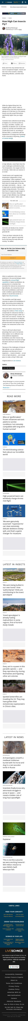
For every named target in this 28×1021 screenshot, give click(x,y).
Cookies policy (14, 989)
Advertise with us (14, 992)
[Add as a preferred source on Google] (14, 966)
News (20, 29)
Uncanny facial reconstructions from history (19, 930)
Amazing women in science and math (20, 925)
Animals (4, 18)
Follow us (15, 63)
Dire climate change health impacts (18, 7)
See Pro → (16, 2)
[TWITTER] (11, 378)
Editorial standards (14, 1001)
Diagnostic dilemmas (8, 916)
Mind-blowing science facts (19, 943)
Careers (14, 998)
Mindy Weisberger (12, 28)
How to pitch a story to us (14, 1004)
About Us (14, 980)
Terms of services (18, 262)
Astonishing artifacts (19, 916)
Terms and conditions (14, 983)
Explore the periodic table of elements (8, 929)
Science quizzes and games (8, 940)
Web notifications (14, 995)
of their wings (18, 311)
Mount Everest (13, 296)
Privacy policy (14, 986)
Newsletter (23, 63)
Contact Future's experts (14, 977)
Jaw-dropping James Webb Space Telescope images (8, 925)
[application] (14, 149)
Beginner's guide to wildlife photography (19, 940)
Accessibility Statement (14, 974)
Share (6, 63)
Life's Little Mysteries (8, 368)
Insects (10, 18)
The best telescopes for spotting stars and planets (8, 943)
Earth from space (19, 914)
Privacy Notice (19, 263)
